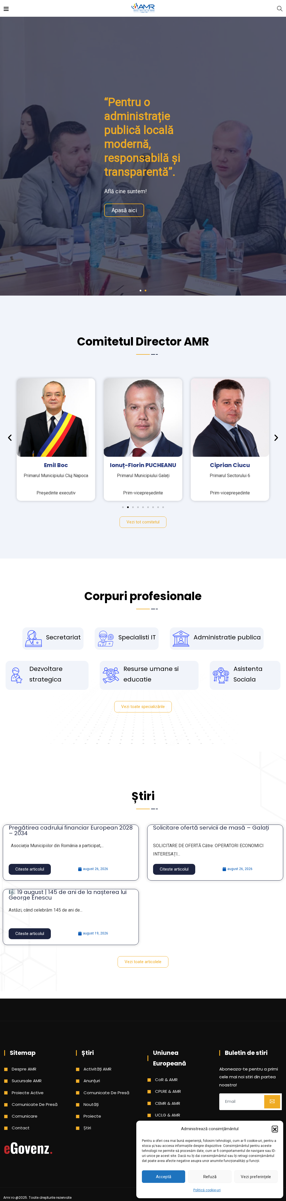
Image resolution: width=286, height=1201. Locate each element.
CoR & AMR (166, 1079)
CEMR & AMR (167, 1103)
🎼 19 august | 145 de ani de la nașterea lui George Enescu (68, 895)
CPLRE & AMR (168, 1091)
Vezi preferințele (256, 1176)
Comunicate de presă (35, 1104)
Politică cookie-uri (207, 1190)
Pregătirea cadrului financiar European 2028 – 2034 (71, 830)
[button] (275, 1129)
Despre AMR (24, 1069)
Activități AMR (97, 1069)
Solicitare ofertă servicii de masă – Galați (211, 828)
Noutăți (91, 1104)
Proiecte (92, 1116)
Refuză (209, 1176)
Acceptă (163, 1176)
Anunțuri (92, 1081)
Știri (87, 1128)
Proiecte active (28, 1093)
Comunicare (24, 1116)
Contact (21, 1128)
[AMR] (143, 8)
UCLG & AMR (167, 1115)
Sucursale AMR (27, 1081)
